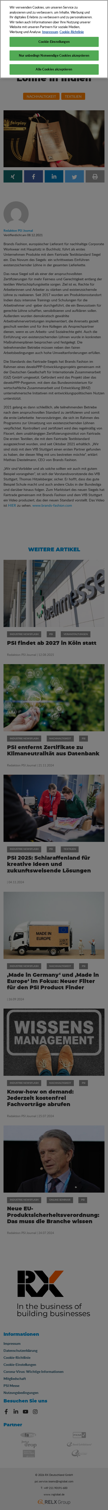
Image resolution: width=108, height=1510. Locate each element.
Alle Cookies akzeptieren (54, 69)
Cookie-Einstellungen (54, 41)
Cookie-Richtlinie (72, 32)
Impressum (50, 32)
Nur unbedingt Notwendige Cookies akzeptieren (54, 55)
